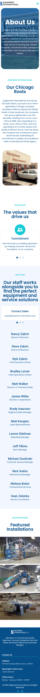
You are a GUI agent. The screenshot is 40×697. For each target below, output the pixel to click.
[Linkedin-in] (22, 691)
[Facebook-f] (18, 691)
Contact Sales (20, 311)
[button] (38, 4)
